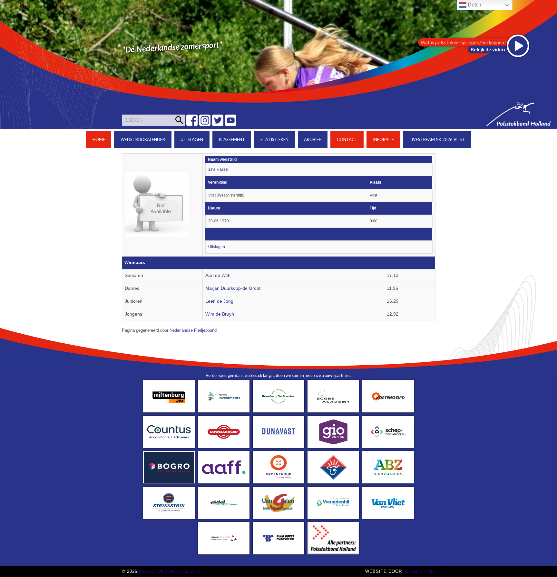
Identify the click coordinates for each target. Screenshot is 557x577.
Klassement (232, 139)
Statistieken (274, 139)
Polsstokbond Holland (170, 571)
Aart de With (217, 275)
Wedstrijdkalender (143, 139)
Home (99, 139)
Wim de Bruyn (219, 314)
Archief (312, 139)
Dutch (473, 4)
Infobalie (383, 139)
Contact (347, 139)
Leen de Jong (219, 301)
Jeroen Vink (419, 571)
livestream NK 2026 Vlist (437, 139)
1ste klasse (218, 169)
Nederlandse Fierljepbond (193, 330)
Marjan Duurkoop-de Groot (232, 288)
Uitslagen (192, 139)
